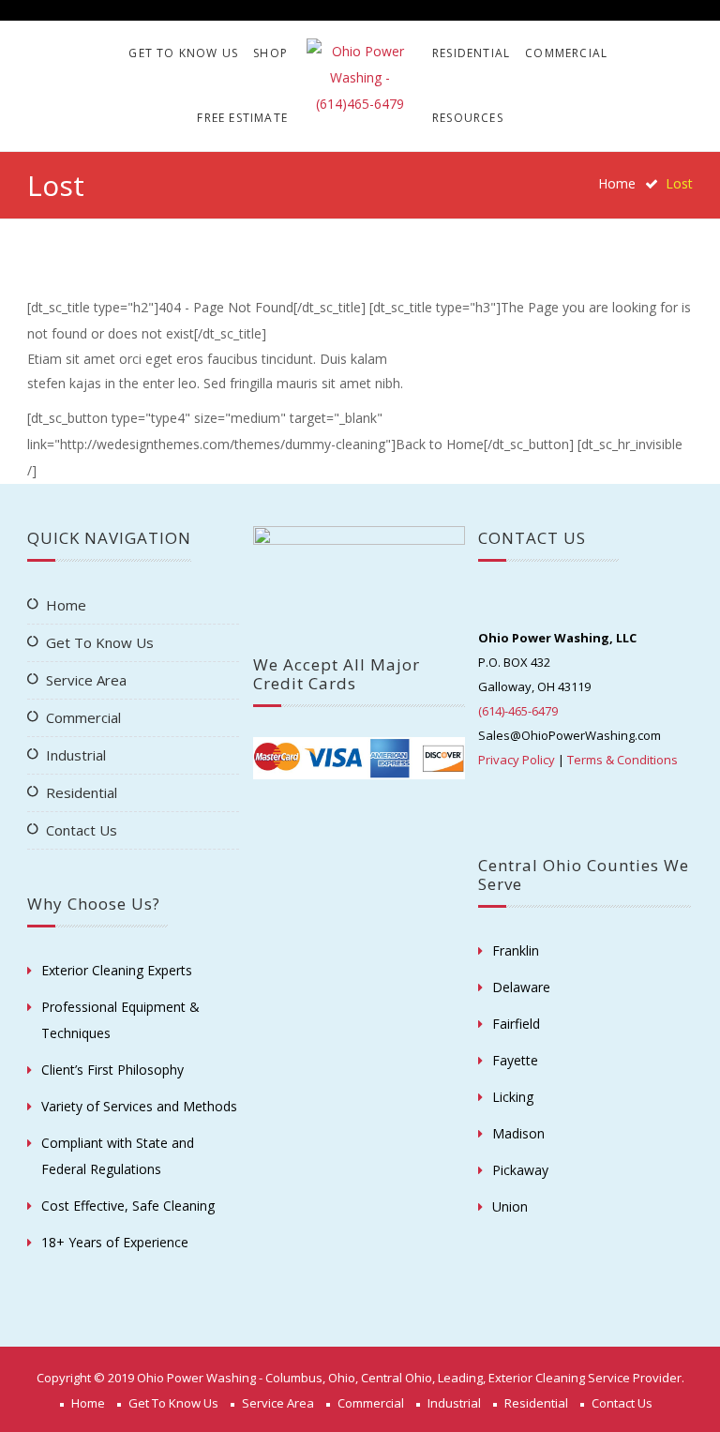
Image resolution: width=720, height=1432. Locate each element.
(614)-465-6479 (518, 710)
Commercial (566, 53)
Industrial (76, 755)
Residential (471, 53)
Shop (270, 53)
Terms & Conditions (622, 759)
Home (617, 183)
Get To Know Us (183, 53)
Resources (467, 118)
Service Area (86, 680)
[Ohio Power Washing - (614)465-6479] (360, 77)
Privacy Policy (516, 759)
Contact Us (81, 830)
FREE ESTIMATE (242, 118)
